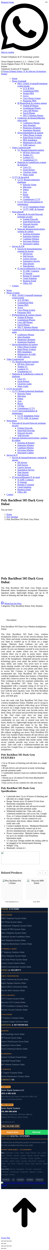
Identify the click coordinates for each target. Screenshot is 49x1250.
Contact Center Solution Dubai (13, 963)
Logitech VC (28, 157)
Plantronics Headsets (32, 128)
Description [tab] (11, 620)
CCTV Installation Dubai (34, 207)
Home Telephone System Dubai (13, 956)
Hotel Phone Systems (32, 137)
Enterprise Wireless (31, 236)
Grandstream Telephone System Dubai (16, 926)
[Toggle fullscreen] (8, 1245)
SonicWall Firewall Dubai (11, 1061)
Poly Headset (37, 606)
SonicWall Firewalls (31, 221)
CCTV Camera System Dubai (12, 999)
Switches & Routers (31, 234)
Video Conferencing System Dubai (14, 979)
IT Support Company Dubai (11, 1073)
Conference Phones (31, 123)
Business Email (29, 281)
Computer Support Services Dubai (14, 1022)
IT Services (31, 268)
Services (30, 133)
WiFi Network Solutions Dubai (12, 1065)
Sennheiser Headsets (32, 130)
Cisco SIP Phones (30, 110)
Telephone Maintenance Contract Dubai (16, 944)
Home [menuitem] (14, 78)
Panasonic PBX (29, 101)
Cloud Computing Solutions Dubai (14, 1049)
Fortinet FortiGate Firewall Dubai (14, 1057)
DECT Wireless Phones (33, 115)
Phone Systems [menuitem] (19, 81)
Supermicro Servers (31, 261)
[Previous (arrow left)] (2, 1243)
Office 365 (27, 283)
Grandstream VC (30, 160)
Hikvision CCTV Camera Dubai (13, 1002)
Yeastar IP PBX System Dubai (13, 929)
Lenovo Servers (29, 259)
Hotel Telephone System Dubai (13, 940)
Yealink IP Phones (31, 106)
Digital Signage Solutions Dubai (13, 983)
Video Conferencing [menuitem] (21, 147)
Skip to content (7, 52)
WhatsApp (36, 1132)
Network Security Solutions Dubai (14, 1010)
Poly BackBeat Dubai (20, 606)
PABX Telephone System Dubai (13, 918)
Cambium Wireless (31, 239)
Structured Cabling (31, 244)
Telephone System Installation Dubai (15, 937)
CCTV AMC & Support (33, 209)
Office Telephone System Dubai (13, 933)
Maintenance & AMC (32, 142)
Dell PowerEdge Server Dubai (12, 1034)
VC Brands (30, 150)
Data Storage (28, 263)
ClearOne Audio (30, 172)
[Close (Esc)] (2, 1245)
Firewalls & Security (30, 215)
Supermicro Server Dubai (11, 1045)
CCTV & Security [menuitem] (20, 177)
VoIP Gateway (29, 145)
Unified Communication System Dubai (16, 967)
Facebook (5, 1179)
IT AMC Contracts (31, 271)
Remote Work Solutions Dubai (13, 991)
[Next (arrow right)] (5, 1243)
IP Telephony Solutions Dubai (12, 952)
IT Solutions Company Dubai (12, 1018)
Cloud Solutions (30, 278)
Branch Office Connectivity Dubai (14, 987)
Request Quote (7, 2)
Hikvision (27, 187)
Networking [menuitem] (17, 212)
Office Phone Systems (32, 135)
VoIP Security (29, 226)
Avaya (25, 96)
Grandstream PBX (31, 91)
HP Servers (28, 254)
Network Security (30, 224)
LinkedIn (20, 1179)
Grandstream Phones (32, 108)
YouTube (30, 1179)
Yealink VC (28, 155)
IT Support (27, 273)
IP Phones (32, 103)
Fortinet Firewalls (30, 219)
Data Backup (28, 266)
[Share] (5, 1245)
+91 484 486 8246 (9, 1111)
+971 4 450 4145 (8, 1093)
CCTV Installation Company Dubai (14, 1006)
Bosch (25, 194)
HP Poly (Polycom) (31, 152)
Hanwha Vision (29, 184)
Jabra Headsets (29, 125)
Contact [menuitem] (15, 286)
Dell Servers (28, 256)
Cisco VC (27, 167)
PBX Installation (30, 140)
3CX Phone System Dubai (11, 922)
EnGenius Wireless (31, 241)
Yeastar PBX (28, 93)
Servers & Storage (29, 250)
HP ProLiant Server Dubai (11, 1038)
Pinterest (39, 1179)
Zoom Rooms (29, 170)
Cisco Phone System (32, 98)
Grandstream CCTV (31, 199)
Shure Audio (28, 174)
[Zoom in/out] (10, 1245)
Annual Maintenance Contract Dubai (15, 1076)
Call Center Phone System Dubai (14, 960)
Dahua (26, 189)
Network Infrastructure (31, 230)
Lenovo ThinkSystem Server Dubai (15, 1042)
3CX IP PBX (28, 88)
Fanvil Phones (29, 113)
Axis (25, 192)
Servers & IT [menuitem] (18, 246)
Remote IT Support (31, 276)
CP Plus (26, 197)
